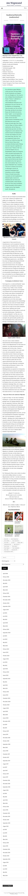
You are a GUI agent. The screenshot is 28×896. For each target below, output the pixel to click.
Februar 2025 (6, 593)
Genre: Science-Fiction (15, 540)
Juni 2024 (5, 616)
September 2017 (6, 760)
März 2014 (5, 875)
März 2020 (5, 714)
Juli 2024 (5, 613)
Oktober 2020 (6, 704)
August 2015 (5, 826)
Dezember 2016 (6, 780)
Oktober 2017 (6, 757)
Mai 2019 (5, 727)
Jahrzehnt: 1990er (19, 542)
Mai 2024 (5, 619)
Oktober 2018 (6, 741)
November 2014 (6, 852)
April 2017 (5, 770)
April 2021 (5, 685)
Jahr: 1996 (12, 542)
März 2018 (5, 747)
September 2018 (6, 744)
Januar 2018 (5, 750)
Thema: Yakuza (6, 549)
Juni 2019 (5, 724)
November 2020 (6, 701)
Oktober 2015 (6, 819)
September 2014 (6, 859)
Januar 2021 (5, 695)
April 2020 (5, 711)
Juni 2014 (5, 869)
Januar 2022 (5, 675)
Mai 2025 (5, 583)
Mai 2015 (5, 836)
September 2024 (6, 606)
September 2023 (6, 632)
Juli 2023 (5, 636)
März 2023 (5, 645)
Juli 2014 (5, 865)
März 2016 (5, 803)
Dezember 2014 (6, 849)
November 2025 (6, 580)
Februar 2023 (6, 649)
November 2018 (6, 737)
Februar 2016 (6, 806)
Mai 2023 (5, 642)
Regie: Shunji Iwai (16, 544)
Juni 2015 (5, 832)
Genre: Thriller (6, 542)
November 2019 (6, 721)
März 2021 (5, 688)
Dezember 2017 (6, 754)
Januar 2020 (5, 718)
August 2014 (5, 862)
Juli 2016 (5, 793)
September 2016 (6, 787)
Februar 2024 (6, 629)
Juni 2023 (5, 639)
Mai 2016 (5, 796)
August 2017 (5, 764)
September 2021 (6, 678)
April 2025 (5, 586)
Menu (25, 8)
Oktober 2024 (6, 603)
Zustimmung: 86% (14, 549)
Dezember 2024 (6, 596)
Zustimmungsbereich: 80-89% (8, 551)
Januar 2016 (5, 809)
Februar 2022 (6, 672)
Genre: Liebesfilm (6, 540)
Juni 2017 (5, 767)
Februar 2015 (6, 842)
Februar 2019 (6, 731)
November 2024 (6, 599)
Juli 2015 (5, 829)
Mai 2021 (5, 682)
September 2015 (6, 823)
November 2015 (6, 816)
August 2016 (5, 790)
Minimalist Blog (21, 893)
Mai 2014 (5, 872)
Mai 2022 (5, 665)
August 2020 (6, 708)
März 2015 (5, 839)
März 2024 (5, 626)
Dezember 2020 (6, 698)
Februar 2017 (6, 773)
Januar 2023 (5, 652)
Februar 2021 (6, 691)
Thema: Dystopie (6, 546)
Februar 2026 (6, 576)
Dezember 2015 (6, 813)
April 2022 (5, 668)
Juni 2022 (5, 662)
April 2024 (5, 622)
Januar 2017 (5, 777)
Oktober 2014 (6, 855)
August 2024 (6, 609)
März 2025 (5, 590)
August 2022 (6, 659)
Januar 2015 (5, 846)
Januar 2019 (5, 734)
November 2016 (6, 783)
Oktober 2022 (6, 655)
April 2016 (5, 800)
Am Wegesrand (14, 3)
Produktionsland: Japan (7, 544)
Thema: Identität (14, 546)
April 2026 (5, 573)
